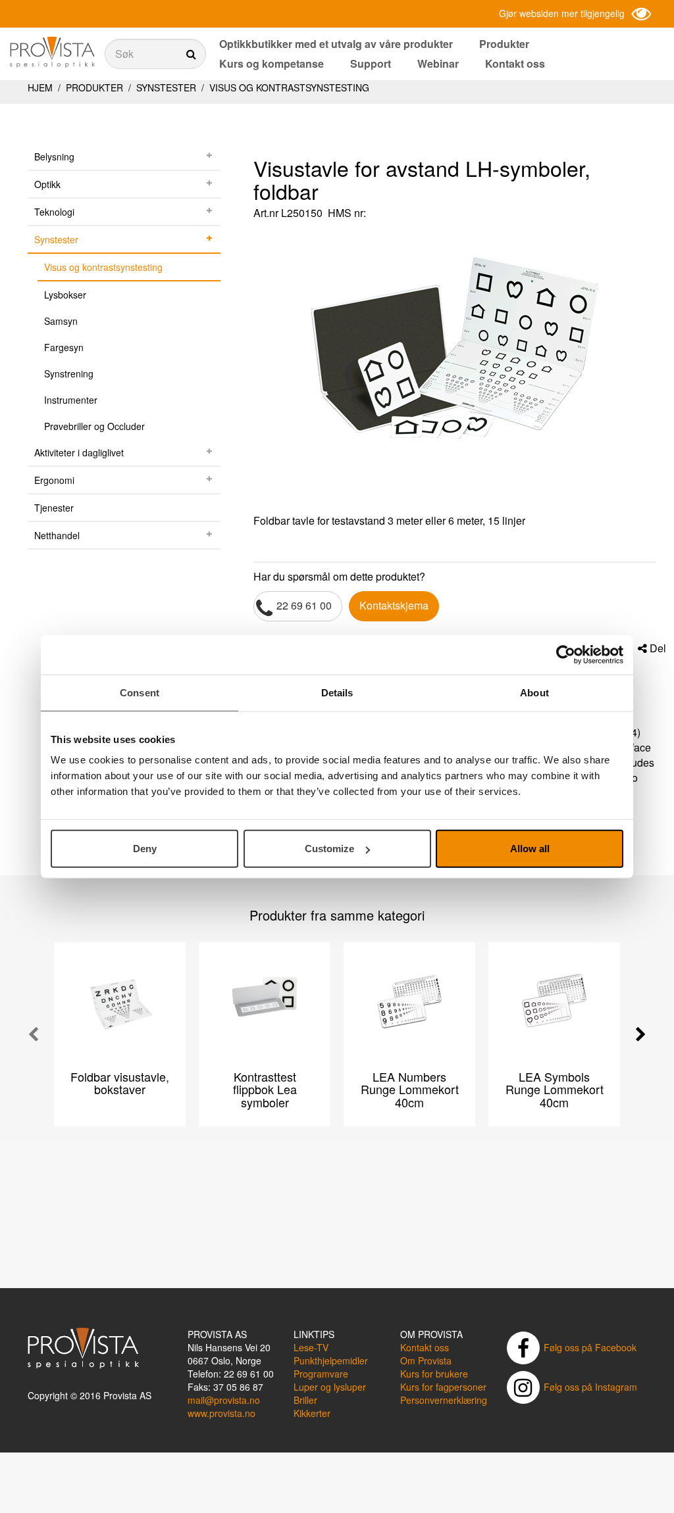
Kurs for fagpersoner (443, 1386)
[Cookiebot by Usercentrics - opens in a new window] (565, 654)
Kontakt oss (515, 63)
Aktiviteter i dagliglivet (79, 452)
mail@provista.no (224, 1399)
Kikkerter (312, 1413)
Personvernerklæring (443, 1399)
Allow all (530, 848)
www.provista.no (221, 1413)
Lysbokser (65, 294)
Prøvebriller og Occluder (94, 426)
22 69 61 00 (304, 605)
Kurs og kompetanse (271, 63)
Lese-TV (311, 1347)
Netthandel (57, 535)
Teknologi (54, 211)
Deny (145, 848)
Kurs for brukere (434, 1373)
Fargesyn (64, 347)
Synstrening (68, 373)
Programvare (321, 1373)
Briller (305, 1399)
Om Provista (426, 1360)
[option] (454, 369)
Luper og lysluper (330, 1386)
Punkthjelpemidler (331, 1360)
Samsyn (61, 320)
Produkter (504, 43)
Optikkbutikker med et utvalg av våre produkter (336, 43)
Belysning (54, 156)
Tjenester (54, 507)
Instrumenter (70, 399)
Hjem (40, 87)
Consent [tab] (139, 692)
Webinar (438, 63)
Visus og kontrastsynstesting (288, 87)
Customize (329, 848)
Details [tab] (337, 692)
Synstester (166, 87)
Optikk (47, 184)
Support (370, 63)
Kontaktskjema (393, 605)
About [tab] (534, 692)
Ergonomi (54, 480)
